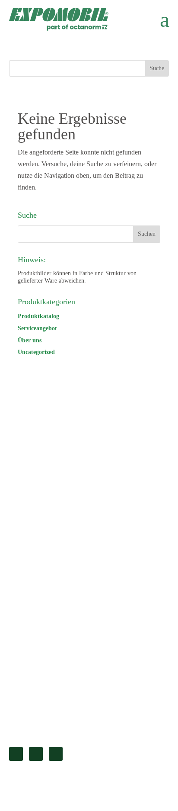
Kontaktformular (42, 718)
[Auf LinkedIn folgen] (16, 754)
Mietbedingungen (44, 669)
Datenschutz (37, 640)
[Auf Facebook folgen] (36, 754)
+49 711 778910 (31, 524)
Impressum (35, 625)
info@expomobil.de (36, 536)
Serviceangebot (37, 328)
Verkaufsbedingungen (49, 654)
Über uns (29, 340)
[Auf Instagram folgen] (56, 754)
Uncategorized (36, 352)
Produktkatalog (38, 316)
